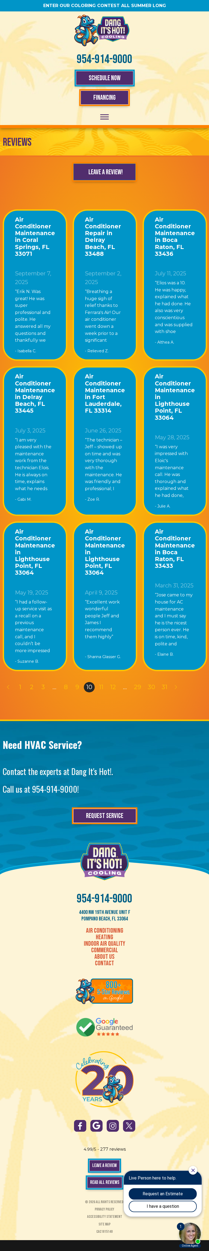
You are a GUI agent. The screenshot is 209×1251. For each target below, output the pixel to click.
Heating (104, 937)
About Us (104, 957)
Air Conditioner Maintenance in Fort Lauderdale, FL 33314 (105, 393)
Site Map (104, 1224)
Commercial (104, 950)
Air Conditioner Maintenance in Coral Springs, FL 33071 (35, 236)
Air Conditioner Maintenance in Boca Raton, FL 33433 (175, 548)
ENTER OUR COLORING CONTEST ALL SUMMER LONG (104, 5)
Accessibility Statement (104, 1216)
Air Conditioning (104, 931)
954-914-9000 (104, 59)
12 (113, 687)
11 (101, 687)
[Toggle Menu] (104, 116)
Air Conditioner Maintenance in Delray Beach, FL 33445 (35, 393)
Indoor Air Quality (104, 944)
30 (151, 687)
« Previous (8, 687)
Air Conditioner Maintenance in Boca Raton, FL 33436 (175, 236)
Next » (176, 687)
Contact (104, 963)
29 (137, 687)
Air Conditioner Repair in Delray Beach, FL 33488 (103, 236)
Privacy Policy (104, 1209)
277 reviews (113, 1149)
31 (164, 687)
